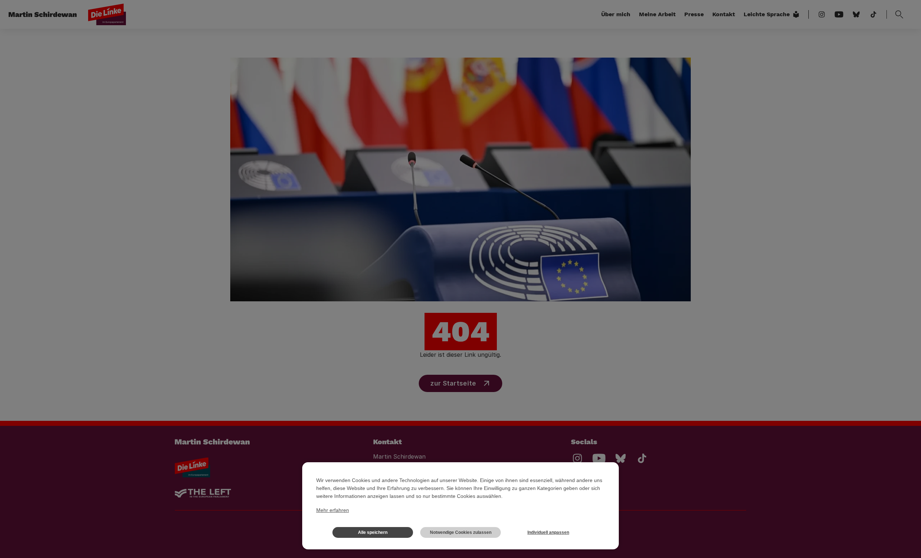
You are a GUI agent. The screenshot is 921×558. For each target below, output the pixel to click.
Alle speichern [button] (372, 532)
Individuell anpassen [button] (548, 532)
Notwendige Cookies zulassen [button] (460, 532)
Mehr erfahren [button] (332, 510)
